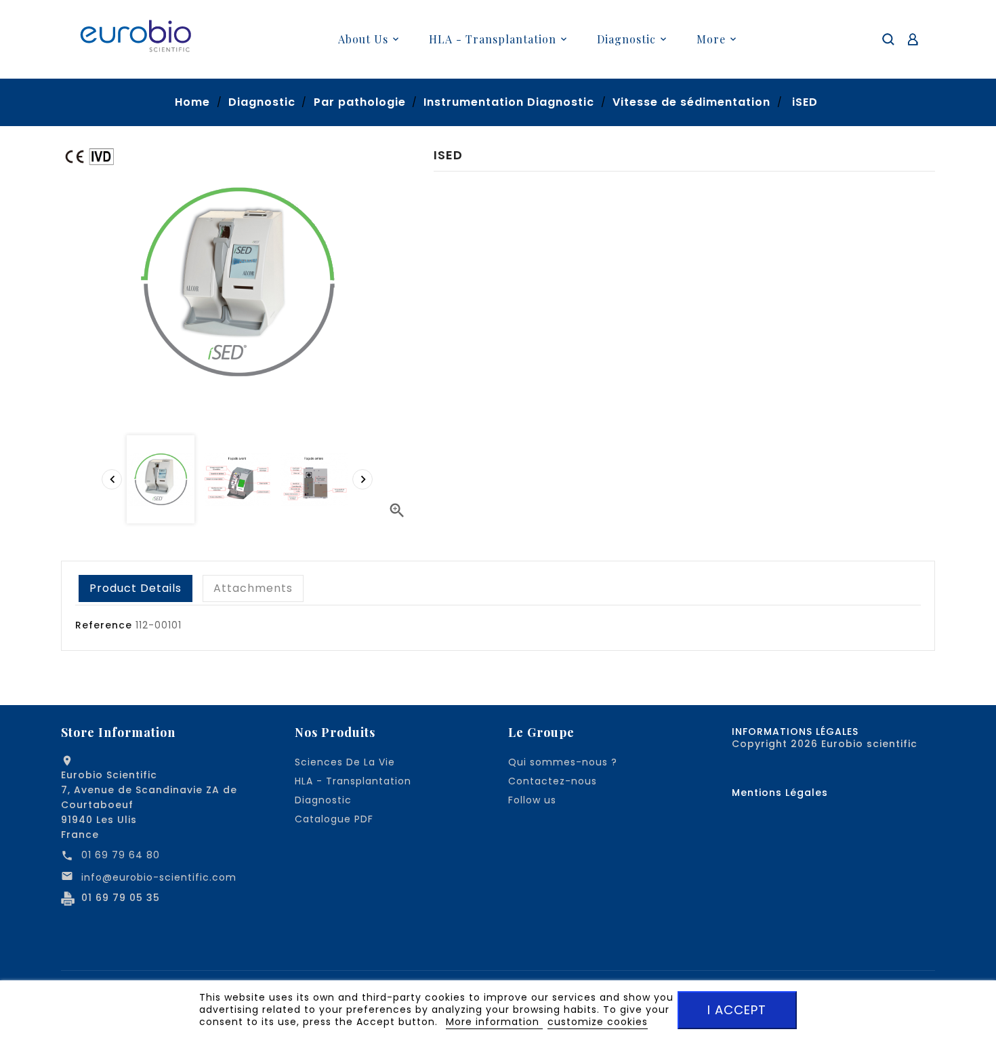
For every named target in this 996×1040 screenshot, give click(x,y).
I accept (736, 1009)
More (711, 39)
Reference (103, 625)
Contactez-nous (552, 781)
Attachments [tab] (253, 588)
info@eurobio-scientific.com (158, 877)
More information (494, 1021)
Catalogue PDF (334, 819)
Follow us (532, 800)
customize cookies (597, 1021)
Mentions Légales (780, 792)
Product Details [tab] (135, 588)
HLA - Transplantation (353, 781)
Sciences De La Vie (345, 762)
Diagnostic (323, 800)
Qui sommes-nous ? (562, 762)
